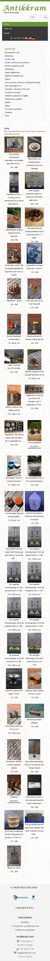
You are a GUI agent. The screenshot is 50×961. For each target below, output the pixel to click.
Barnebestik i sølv (12, 53)
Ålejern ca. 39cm (14, 868)
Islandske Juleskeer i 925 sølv (17, 89)
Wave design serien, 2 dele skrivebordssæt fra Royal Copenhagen (34, 800)
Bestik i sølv (10, 59)
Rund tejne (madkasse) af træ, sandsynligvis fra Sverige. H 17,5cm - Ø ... (14, 834)
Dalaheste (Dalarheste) (14, 76)
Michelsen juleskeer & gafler (16, 96)
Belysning (9, 56)
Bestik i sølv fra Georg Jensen (17, 63)
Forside (6, 24)
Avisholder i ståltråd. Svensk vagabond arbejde (14, 765)
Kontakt (6, 33)
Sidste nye (8, 29)
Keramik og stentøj (12, 92)
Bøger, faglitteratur (12, 73)
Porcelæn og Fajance (13, 109)
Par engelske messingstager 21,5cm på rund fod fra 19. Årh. (14, 587)
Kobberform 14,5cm (14, 301)
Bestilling (25, 922)
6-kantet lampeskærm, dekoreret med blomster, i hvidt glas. (34, 516)
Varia (7, 116)
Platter (7, 106)
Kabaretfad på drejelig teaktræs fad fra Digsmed (14, 233)
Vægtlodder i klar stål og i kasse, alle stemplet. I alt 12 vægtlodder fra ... (14, 438)
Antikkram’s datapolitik (25, 930)
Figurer (8, 79)
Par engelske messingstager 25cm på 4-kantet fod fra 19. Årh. (34, 552)
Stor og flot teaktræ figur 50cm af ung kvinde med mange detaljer (34, 765)
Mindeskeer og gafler (13, 99)
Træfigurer (14, 797)
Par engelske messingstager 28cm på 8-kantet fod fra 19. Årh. (14, 623)
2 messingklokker (34, 443)
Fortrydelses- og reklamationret (25, 926)
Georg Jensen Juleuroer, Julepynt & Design (22, 82)
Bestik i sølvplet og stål (14, 66)
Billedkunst (9, 69)
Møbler (8, 102)
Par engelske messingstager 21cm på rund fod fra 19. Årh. (14, 658)
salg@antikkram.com (26, 953)
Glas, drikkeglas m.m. (13, 86)
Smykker (8, 112)
